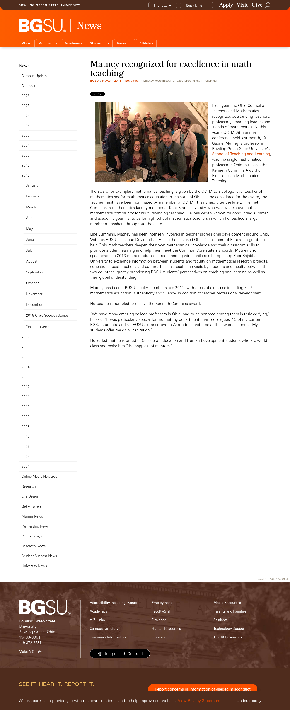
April (30, 218)
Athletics (146, 43)
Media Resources (227, 603)
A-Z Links (97, 620)
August (31, 261)
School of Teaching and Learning (241, 153)
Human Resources (166, 628)
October (32, 283)
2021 (26, 145)
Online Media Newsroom (41, 476)
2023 (26, 126)
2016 (26, 347)
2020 (26, 155)
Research (124, 43)
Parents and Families (229, 611)
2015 (26, 357)
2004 (26, 466)
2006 (26, 447)
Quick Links (194, 5)
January (32, 185)
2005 (26, 457)
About (26, 43)
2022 (26, 135)
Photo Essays (32, 536)
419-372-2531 (30, 643)
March (31, 207)
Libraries (159, 637)
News (106, 80)
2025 (26, 106)
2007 (26, 437)
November (132, 80)
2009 (26, 417)
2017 (26, 337)
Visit (242, 5)
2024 (26, 116)
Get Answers (31, 506)
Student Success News (39, 556)
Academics (73, 43)
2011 (26, 397)
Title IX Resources (227, 637)
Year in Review (37, 326)
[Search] (267, 5)
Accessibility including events (113, 603)
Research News (34, 546)
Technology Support (229, 628)
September (34, 272)
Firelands (159, 620)
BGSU (94, 80)
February (33, 196)
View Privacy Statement (199, 700)
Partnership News (35, 526)
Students (220, 620)
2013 (26, 377)
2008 (26, 427)
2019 (26, 165)
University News (34, 566)
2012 (26, 387)
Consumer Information (108, 637)
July (29, 250)
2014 (26, 367)
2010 (26, 407)
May (29, 228)
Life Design (30, 496)
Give (257, 5)
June (30, 239)
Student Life (99, 43)
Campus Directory (104, 628)
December (34, 304)
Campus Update (34, 76)
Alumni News (32, 516)
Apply (226, 5)
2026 (26, 96)
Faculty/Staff (162, 611)
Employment (162, 603)
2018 (117, 80)
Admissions (48, 43)
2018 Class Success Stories (47, 315)
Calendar (28, 86)
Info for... (160, 5)
